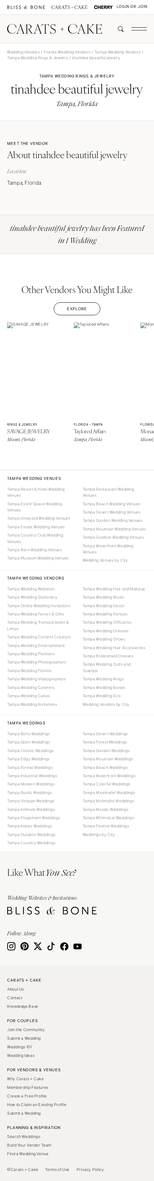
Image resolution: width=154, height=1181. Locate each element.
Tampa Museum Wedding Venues (38, 558)
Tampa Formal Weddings (30, 767)
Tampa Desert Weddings (105, 734)
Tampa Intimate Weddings (31, 809)
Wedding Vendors (23, 52)
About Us (15, 989)
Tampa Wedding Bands (104, 687)
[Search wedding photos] (103, 7)
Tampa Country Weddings (31, 843)
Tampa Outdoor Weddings (31, 834)
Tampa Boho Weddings (28, 734)
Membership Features (27, 1087)
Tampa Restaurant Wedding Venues (108, 492)
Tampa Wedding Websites (31, 589)
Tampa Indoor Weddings (29, 826)
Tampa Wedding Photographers (36, 662)
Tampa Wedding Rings (103, 679)
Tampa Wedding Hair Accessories (114, 648)
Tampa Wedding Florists (29, 671)
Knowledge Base (22, 1006)
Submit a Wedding (24, 1038)
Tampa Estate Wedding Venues (36, 527)
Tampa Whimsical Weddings (108, 818)
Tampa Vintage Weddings (30, 801)
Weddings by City (99, 834)
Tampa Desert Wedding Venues (112, 512)
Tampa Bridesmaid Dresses (108, 656)
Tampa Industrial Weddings (32, 776)
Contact (14, 998)
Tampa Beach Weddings (105, 767)
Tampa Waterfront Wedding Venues (108, 549)
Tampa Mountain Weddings (108, 759)
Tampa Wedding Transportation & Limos (38, 625)
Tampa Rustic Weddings (29, 792)
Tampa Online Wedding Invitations (38, 606)
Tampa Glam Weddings (28, 742)
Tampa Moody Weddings (106, 809)
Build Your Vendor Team (29, 1145)
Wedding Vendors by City (106, 704)
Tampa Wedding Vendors (118, 52)
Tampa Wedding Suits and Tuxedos (107, 667)
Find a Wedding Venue (28, 1154)
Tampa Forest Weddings (105, 742)
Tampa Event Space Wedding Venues (34, 507)
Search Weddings (23, 1136)
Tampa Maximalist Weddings (109, 792)
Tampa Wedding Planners (31, 654)
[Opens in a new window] (26, 7)
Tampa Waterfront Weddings (109, 776)
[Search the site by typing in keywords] (118, 29)
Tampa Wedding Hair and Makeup (114, 589)
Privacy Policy (90, 1169)
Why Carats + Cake (25, 1079)
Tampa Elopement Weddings (33, 818)
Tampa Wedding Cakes (28, 696)
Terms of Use (57, 1169)
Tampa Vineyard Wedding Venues (38, 518)
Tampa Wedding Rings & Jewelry (37, 58)
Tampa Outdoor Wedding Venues (113, 537)
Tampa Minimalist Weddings (108, 801)
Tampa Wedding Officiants (107, 622)
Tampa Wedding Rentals (105, 614)
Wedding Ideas (20, 1055)
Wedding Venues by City (105, 560)
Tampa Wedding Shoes (104, 639)
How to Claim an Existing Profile (36, 1104)
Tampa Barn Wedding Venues (34, 550)
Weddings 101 (19, 1047)
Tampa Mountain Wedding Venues (114, 529)
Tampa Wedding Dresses (106, 631)
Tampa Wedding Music (104, 597)
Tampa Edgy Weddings (28, 759)
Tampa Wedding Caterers (31, 687)
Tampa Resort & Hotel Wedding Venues (36, 492)
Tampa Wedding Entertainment (36, 645)
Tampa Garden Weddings (106, 750)
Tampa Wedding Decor (104, 606)
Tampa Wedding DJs (102, 696)
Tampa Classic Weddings (30, 750)
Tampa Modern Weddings (30, 784)
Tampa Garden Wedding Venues (113, 520)
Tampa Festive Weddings (106, 826)
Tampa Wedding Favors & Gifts (35, 614)
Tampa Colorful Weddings (107, 784)
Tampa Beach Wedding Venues (111, 504)
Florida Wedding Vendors (67, 52)
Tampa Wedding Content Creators (39, 637)
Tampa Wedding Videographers (36, 679)
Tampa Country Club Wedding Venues (35, 538)
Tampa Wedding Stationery (32, 597)
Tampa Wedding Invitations (32, 704)
